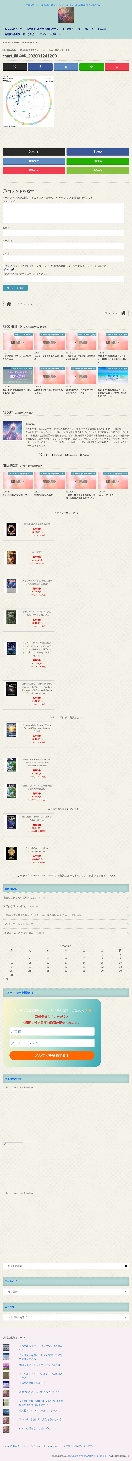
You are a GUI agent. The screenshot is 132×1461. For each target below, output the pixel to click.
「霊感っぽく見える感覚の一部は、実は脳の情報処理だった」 (42, 915)
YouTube (86, 455)
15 (102, 962)
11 (29, 962)
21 (84, 966)
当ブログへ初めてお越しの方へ (42, 29)
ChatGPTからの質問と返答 (23, 932)
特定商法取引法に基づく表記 (19, 34)
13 (66, 962)
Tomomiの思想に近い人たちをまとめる (40, 1419)
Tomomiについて (13, 29)
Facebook (58, 455)
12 (48, 962)
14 (84, 962)
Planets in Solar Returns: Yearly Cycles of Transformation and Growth (37, 728)
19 (48, 966)
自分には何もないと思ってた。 (25, 897)
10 (11, 962)
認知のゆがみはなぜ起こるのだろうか (39, 1392)
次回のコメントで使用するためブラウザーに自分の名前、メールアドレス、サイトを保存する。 (57, 266)
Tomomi (30, 423)
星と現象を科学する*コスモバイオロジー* (89, 1455)
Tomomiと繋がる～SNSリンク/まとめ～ (22, 1446)
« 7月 (5, 978)
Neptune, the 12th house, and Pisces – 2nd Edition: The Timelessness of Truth (37, 762)
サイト (6, 253)
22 (102, 966)
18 (29, 966)
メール (8, 240)
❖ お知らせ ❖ (71, 29)
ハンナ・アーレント (19, 924)
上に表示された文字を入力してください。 (25, 273)
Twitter (46, 455)
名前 (6, 227)
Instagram (73, 455)
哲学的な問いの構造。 (20, 906)
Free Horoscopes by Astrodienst (19, 1087)
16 (120, 962)
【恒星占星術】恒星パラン (33, 1383)
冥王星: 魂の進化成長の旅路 (37, 524)
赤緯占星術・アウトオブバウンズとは (39, 1364)
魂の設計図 (37, 552)
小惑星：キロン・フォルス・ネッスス (39, 1410)
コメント (9, 201)
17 (11, 966)
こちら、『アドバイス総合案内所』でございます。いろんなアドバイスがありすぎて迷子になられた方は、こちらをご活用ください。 (37, 649)
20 (66, 966)
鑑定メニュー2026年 (95, 29)
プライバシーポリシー (49, 34)
